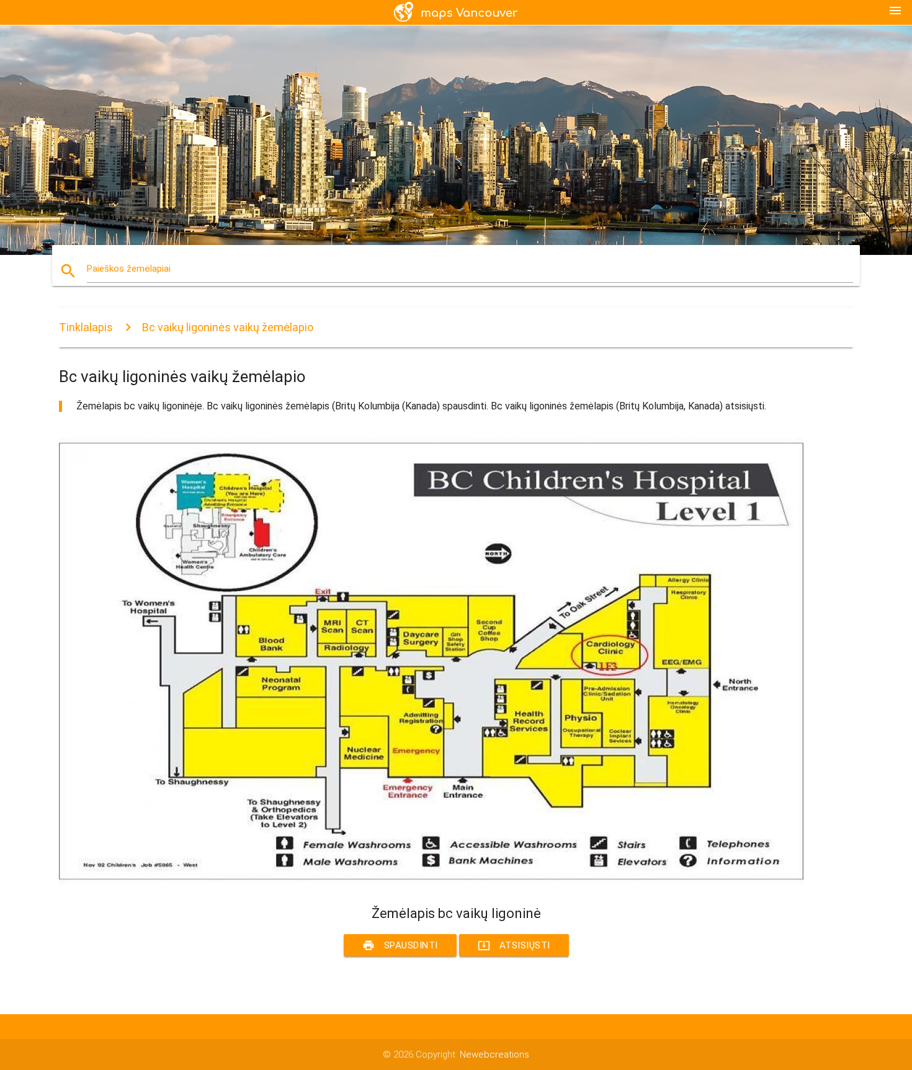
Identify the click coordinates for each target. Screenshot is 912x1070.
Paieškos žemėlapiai (129, 268)
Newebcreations (494, 1054)
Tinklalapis (86, 327)
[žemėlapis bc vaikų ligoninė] (431, 882)
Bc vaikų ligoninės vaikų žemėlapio (227, 327)
